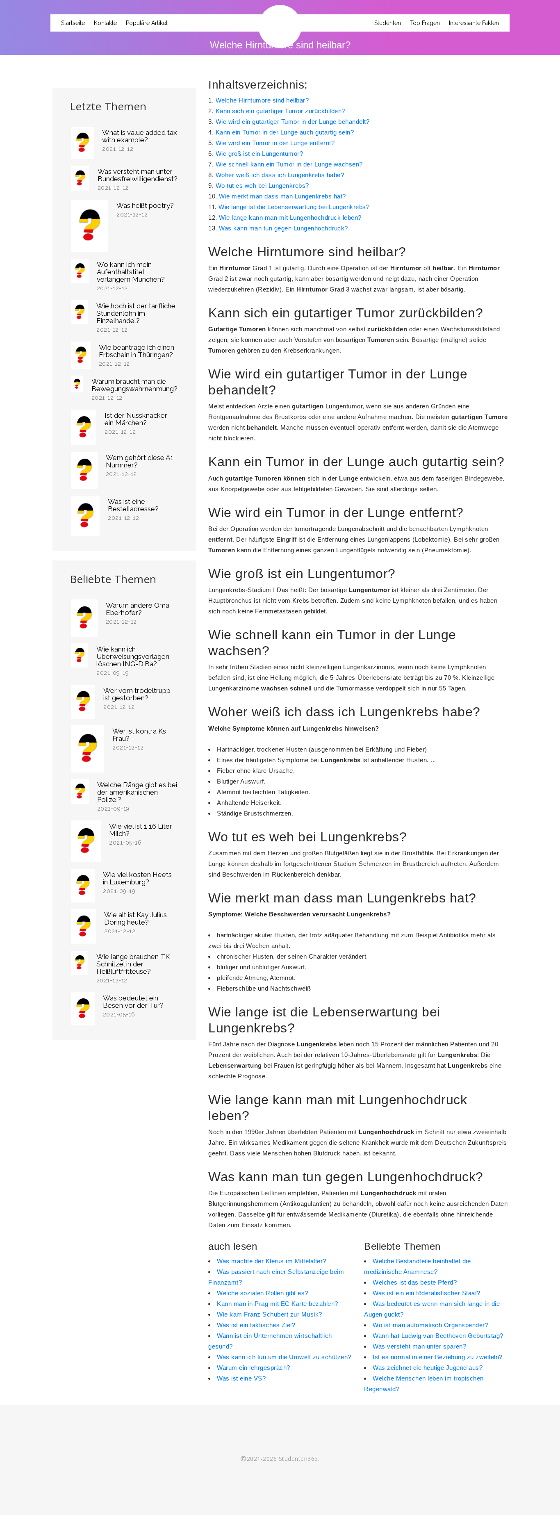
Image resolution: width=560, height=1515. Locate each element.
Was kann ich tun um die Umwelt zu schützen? (284, 1356)
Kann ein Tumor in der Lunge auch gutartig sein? (285, 132)
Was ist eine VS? (241, 1378)
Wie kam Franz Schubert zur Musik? (269, 1314)
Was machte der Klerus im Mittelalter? (271, 1261)
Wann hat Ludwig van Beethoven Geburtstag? (438, 1335)
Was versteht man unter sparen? (419, 1346)
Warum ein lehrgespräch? (253, 1367)
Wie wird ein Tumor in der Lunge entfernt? (275, 142)
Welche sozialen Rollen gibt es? (262, 1292)
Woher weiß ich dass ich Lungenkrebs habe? (280, 174)
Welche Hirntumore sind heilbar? (262, 100)
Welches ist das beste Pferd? (415, 1282)
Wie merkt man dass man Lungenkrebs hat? (282, 196)
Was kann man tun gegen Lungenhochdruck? (283, 228)
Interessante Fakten (474, 23)
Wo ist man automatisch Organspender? (430, 1324)
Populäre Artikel (147, 23)
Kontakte (105, 23)
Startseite (73, 23)
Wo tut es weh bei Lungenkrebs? (262, 185)
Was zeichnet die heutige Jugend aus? (428, 1367)
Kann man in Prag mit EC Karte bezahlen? (277, 1303)
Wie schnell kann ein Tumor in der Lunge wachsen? (289, 164)
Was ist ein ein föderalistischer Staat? (426, 1292)
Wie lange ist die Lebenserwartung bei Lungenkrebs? (294, 206)
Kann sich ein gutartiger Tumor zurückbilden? (280, 110)
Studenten (387, 23)
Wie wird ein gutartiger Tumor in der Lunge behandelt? (293, 121)
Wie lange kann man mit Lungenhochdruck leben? (290, 217)
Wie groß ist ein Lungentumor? (259, 153)
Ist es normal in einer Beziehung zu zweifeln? (438, 1356)
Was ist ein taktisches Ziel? (256, 1324)
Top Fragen (425, 23)
